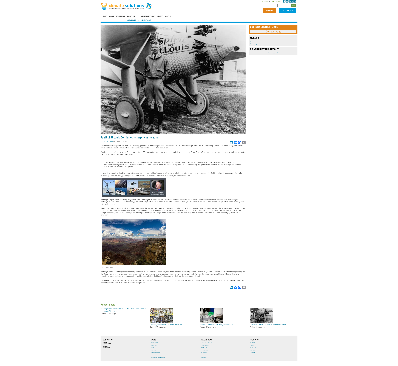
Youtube (252, 352)
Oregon (111, 16)
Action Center (205, 345)
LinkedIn (252, 342)
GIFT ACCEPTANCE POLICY (158, 357)
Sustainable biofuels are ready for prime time (217, 325)
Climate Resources (148, 16)
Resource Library (206, 355)
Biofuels (252, 42)
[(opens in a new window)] (284, 1)
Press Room (265, 1)
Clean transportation (255, 44)
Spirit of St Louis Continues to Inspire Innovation (268, 325)
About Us (168, 16)
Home (105, 16)
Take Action (287, 10)
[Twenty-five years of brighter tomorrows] (149, 6)
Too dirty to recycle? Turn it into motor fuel (166, 325)
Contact (272, 1)
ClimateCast (146, 20)
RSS (251, 355)
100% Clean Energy (206, 342)
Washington (120, 16)
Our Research (205, 350)
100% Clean (131, 16)
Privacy (278, 1)
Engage (160, 16)
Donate (269, 10)
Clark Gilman (108, 142)
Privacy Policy (155, 352)
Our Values (154, 342)
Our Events (204, 357)
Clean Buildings (133, 20)
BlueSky (252, 345)
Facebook (252, 350)
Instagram (253, 347)
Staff (152, 347)
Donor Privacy (155, 355)
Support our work (273, 53)
